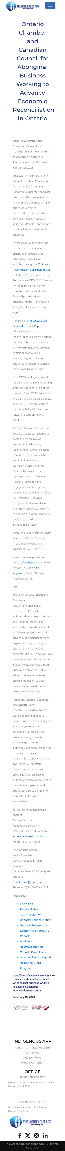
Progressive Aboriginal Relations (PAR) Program (35, 963)
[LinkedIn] (45, 1136)
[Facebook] (20, 1136)
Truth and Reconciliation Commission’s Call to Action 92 (31, 270)
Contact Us (32, 1052)
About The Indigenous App (32, 1047)
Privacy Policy (32, 1057)
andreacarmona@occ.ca (27, 836)
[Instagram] (36, 1136)
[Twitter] (28, 1136)
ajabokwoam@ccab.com (27, 882)
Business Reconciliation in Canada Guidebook (33, 947)
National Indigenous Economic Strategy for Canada (35, 931)
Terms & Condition (32, 1062)
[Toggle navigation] (50, 5)
